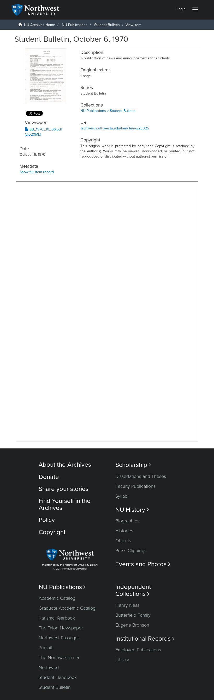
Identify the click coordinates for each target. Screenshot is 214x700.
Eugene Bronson (132, 625)
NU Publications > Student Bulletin (107, 111)
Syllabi (121, 496)
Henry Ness (127, 605)
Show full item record (37, 172)
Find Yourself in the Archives (65, 504)
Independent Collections (133, 590)
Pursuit (45, 648)
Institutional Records (145, 638)
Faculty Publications (135, 486)
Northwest (49, 667)
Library (122, 659)
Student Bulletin (107, 25)
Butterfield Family (133, 615)
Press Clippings (130, 550)
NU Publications (74, 25)
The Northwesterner (59, 657)
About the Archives (65, 464)
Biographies (127, 521)
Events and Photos (142, 564)
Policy (47, 520)
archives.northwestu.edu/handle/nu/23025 (114, 128)
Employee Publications (138, 650)
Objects (123, 540)
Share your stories (63, 489)
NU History (132, 510)
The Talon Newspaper (61, 628)
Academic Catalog (57, 598)
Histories (124, 531)
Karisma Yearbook (57, 618)
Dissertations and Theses (140, 476)
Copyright (52, 532)
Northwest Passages (59, 638)
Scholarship (133, 465)
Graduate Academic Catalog (67, 608)
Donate (49, 477)
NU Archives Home (39, 25)
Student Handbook (58, 677)
